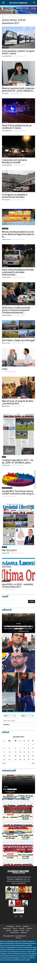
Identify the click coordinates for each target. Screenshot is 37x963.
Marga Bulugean (7, 315)
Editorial (5, 337)
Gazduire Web (30, 936)
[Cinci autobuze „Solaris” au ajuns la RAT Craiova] (18, 38)
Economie (21, 928)
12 (9, 752)
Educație (5, 85)
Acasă (3, 17)
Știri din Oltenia (14, 932)
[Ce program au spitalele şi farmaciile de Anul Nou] (18, 181)
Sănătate (8, 930)
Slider (4, 456)
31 (33, 759)
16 (28, 752)
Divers (4, 365)
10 (33, 748)
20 (15, 756)
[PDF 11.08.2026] (18, 843)
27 (15, 759)
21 (20, 756)
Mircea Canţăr (6, 343)
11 (4, 752)
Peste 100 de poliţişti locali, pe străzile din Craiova (17, 126)
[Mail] (21, 916)
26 (9, 759)
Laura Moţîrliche (7, 56)
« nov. (4, 763)
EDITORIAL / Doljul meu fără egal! (18, 340)
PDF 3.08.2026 (9, 789)
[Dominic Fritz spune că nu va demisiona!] (18, 662)
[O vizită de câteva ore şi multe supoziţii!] (18, 702)
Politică (4, 304)
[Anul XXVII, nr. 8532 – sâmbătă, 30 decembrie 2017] (18, 570)
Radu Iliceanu (6, 199)
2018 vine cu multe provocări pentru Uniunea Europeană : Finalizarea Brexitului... (16, 310)
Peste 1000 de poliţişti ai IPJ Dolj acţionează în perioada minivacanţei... (17, 272)
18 (4, 756)
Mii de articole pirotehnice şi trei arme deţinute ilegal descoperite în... (18, 234)
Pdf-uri (4, 547)
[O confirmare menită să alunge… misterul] (18, 682)
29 (24, 759)
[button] (34, 2)
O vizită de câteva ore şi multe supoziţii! (18, 627)
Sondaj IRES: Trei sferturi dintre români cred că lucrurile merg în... (18, 492)
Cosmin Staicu (6, 465)
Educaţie (15, 930)
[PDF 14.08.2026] (18, 823)
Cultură (4, 397)
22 (24, 756)
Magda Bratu (6, 406)
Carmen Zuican (6, 239)
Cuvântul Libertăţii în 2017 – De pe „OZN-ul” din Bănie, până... (17, 461)
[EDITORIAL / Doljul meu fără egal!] (18, 329)
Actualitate (5, 47)
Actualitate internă (7, 488)
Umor (5, 369)
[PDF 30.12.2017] (18, 524)
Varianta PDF (9, 770)
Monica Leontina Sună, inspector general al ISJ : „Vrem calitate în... (18, 89)
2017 (8, 17)
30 (28, 759)
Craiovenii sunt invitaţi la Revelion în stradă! (14, 161)
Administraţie (7, 928)
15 (24, 752)
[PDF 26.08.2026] (18, 803)
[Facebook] (16, 916)
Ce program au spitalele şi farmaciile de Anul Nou (14, 195)
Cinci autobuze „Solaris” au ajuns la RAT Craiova (18, 52)
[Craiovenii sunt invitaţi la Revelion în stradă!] (18, 147)
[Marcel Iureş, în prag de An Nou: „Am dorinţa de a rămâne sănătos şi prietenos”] (18, 388)
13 (15, 752)
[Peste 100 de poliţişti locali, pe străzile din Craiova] (18, 110)
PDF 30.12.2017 (9, 550)
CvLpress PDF (5, 553)
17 (33, 752)
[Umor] (18, 357)
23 (28, 756)
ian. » (33, 763)
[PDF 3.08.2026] (18, 862)
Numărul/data (6, 581)
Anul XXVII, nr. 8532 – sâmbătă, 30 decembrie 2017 (17, 585)
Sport (27, 930)
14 (20, 752)
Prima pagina (10, 926)
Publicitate (24, 932)
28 (20, 759)
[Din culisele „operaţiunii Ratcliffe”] (18, 643)
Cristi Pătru (5, 93)
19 (9, 756)
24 (33, 756)
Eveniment (5, 228)
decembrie (15, 17)
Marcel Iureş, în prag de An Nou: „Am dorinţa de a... (17, 402)
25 (4, 759)
